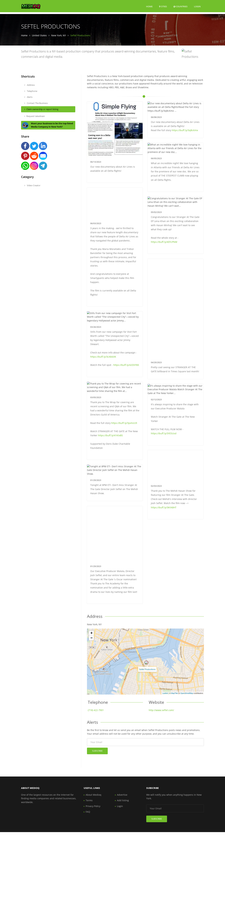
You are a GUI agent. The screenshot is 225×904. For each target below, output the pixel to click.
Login (197, 6)
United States (39, 35)
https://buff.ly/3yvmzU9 (124, 423)
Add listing (123, 800)
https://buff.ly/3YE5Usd (163, 433)
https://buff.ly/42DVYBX (126, 364)
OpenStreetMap (186, 693)
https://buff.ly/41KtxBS (110, 435)
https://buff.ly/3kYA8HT (163, 507)
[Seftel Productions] (146, 663)
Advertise (122, 794)
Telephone (31, 91)
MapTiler (174, 693)
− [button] (91, 638)
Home (149, 6)
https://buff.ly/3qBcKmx (185, 130)
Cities (163, 6)
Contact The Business (37, 103)
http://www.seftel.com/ (161, 710)
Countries (181, 6)
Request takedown (35, 116)
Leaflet (165, 693)
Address (30, 84)
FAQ (88, 811)
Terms (89, 800)
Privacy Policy (93, 806)
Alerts (29, 96)
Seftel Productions (147, 669)
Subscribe (97, 750)
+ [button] (91, 633)
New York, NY (58, 35)
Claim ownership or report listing (42, 109)
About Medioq (93, 794)
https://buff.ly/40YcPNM (164, 241)
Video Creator (33, 185)
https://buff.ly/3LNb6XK (103, 356)
